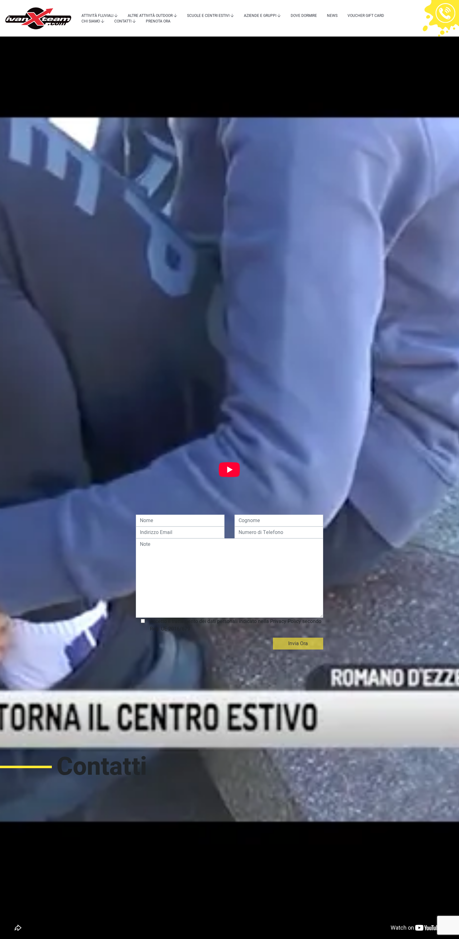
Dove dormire (304, 15)
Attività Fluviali (97, 15)
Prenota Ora (158, 21)
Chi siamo (90, 21)
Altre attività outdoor (150, 15)
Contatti (122, 21)
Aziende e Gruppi (260, 15)
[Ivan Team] (38, 18)
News (332, 15)
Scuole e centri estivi (208, 15)
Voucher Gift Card (366, 15)
